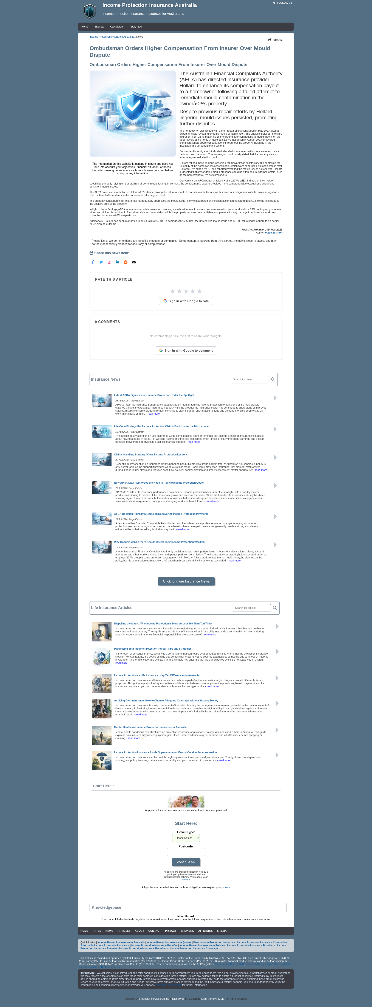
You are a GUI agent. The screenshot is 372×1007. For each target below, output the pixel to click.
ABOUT (139, 930)
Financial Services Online (154, 998)
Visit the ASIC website (168, 985)
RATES (97, 930)
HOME (84, 930)
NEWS (109, 930)
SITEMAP (222, 930)
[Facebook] (93, 261)
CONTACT (154, 930)
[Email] (133, 261)
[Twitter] (101, 261)
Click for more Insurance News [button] (186, 581)
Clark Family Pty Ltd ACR (229, 964)
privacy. (226, 887)
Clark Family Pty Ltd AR (259, 964)
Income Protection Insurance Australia (112, 36)
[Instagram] (109, 261)
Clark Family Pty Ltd (212, 998)
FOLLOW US (284, 2)
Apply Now (136, 26)
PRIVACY (171, 930)
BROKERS (187, 930)
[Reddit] (125, 261)
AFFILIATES (205, 930)
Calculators (117, 26)
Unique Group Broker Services (102, 967)
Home (84, 26)
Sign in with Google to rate (189, 301)
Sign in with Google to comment (189, 350)
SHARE (275, 39)
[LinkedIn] (117, 261)
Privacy (186, 879)
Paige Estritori (273, 232)
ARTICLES (124, 930)
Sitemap (99, 26)
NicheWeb (178, 998)
